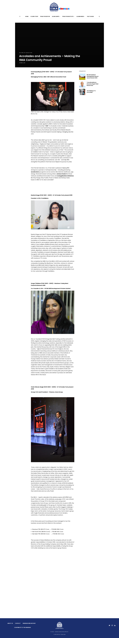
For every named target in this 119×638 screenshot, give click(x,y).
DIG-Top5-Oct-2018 (23, 52)
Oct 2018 (30, 52)
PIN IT (53, 96)
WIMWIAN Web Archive (29, 623)
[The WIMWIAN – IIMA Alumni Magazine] (59, 7)
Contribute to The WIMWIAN (22, 627)
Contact (18, 623)
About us (10, 623)
